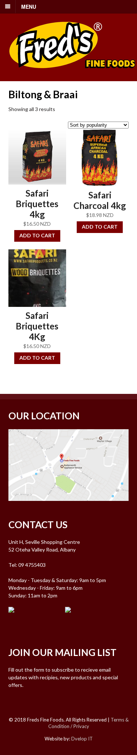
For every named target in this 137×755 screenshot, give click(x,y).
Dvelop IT (82, 739)
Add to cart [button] (37, 235)
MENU (28, 6)
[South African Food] (72, 73)
